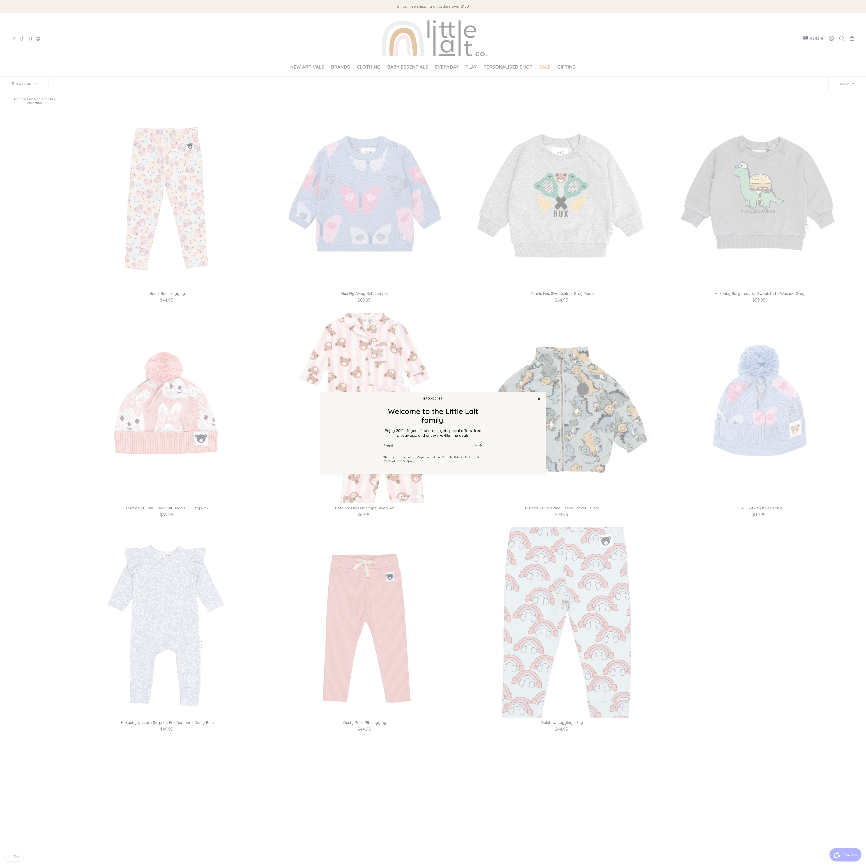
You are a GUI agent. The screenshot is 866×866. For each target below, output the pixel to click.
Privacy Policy (463, 457)
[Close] (539, 399)
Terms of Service (394, 461)
